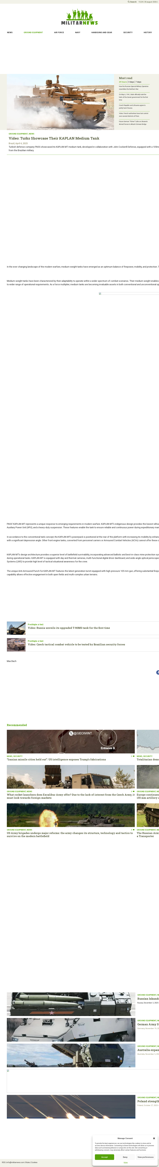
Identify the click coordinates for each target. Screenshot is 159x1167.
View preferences (146, 1157)
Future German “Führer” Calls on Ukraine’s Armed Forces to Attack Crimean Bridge (133, 123)
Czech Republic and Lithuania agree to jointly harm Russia (132, 106)
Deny (125, 1157)
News (10, 32)
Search (133, 2)
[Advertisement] (79, 54)
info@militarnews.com (15, 1162)
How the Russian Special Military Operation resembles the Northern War (133, 88)
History (148, 32)
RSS (3, 1162)
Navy (77, 32)
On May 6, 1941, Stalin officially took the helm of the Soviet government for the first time (133, 97)
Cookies (33, 1162)
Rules (126, 1162)
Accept (104, 1157)
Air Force (59, 32)
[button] (154, 1138)
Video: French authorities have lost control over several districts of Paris (133, 115)
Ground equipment (33, 32)
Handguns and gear (101, 32)
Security (128, 32)
